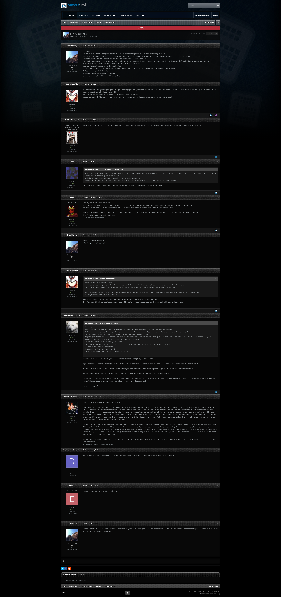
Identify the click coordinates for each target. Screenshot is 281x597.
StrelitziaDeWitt (72, 84)
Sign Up (215, 15)
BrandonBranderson (72, 397)
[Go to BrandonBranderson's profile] (72, 408)
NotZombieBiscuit (72, 120)
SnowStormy (76, 36)
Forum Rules (127, 15)
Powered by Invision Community (210, 594)
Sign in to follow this (199, 33)
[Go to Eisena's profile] (72, 499)
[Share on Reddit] (69, 568)
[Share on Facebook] (65, 568)
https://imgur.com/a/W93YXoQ (94, 243)
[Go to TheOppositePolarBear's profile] (72, 327)
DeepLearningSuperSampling (74, 450)
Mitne (72, 197)
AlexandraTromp (113, 169)
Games (96, 15)
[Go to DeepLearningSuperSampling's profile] (72, 461)
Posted (90, 46)
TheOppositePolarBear (71, 315)
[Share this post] (217, 46)
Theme (63, 592)
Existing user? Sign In (202, 15)
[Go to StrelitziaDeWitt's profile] (72, 96)
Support (141, 15)
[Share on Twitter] (62, 568)
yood (72, 161)
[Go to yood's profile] (72, 173)
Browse (70, 15)
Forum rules (140, 28)
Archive (97, 36)
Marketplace (111, 15)
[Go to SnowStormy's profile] (66, 35)
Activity (83, 15)
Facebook (218, 22)
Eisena (71, 485)
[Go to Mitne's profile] (72, 211)
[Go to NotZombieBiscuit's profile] (72, 137)
